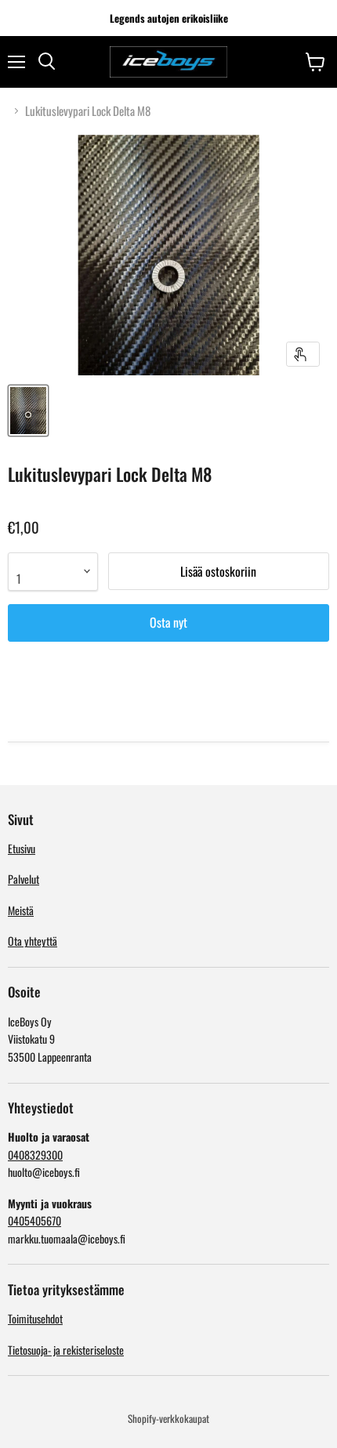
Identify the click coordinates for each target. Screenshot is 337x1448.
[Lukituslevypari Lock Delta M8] (28, 411)
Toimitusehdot (35, 1318)
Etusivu (21, 848)
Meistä (21, 910)
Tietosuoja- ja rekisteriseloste (66, 1349)
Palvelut (23, 879)
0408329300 (35, 1154)
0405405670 (34, 1220)
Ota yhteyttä (32, 940)
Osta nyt (168, 622)
